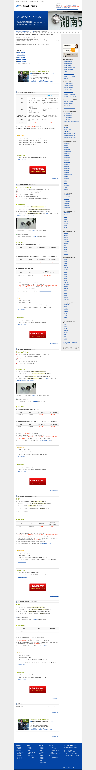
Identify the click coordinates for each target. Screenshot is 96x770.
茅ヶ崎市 (66, 243)
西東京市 (66, 282)
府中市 (65, 290)
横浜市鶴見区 (67, 166)
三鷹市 (65, 295)
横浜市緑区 (66, 176)
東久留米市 (66, 284)
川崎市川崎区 (67, 197)
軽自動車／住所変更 (68, 87)
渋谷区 (65, 328)
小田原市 (66, 239)
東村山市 (66, 286)
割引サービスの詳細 (22, 159)
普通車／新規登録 (68, 72)
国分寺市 (66, 269)
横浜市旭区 (66, 145)
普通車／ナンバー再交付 (69, 76)
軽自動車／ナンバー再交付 (70, 96)
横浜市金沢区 (67, 153)
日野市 (65, 315)
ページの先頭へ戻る (54, 178)
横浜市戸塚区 (67, 168)
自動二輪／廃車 (67, 105)
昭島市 (65, 259)
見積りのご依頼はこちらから (45, 291)
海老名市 (66, 221)
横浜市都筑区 (67, 164)
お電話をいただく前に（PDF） (64, 7)
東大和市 (66, 288)
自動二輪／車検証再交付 (69, 108)
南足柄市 (66, 254)
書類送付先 (75, 5)
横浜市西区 (66, 172)
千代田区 (66, 332)
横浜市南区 (66, 178)
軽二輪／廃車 (67, 119)
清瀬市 (65, 263)
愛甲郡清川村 (67, 215)
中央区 (65, 334)
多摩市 (65, 278)
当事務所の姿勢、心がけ (69, 133)
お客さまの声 (35, 236)
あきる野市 (66, 304)
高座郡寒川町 (67, 241)
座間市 (65, 225)
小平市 (65, 272)
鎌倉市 (65, 181)
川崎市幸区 (66, 199)
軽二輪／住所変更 (68, 117)
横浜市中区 (66, 170)
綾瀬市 (65, 219)
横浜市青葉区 (67, 143)
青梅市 (65, 306)
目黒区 (65, 339)
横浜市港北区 (67, 157)
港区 (65, 336)
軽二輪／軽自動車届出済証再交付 (71, 121)
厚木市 (65, 217)
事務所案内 (68, 5)
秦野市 (65, 247)
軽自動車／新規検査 (68, 92)
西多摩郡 (66, 309)
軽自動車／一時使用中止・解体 (71, 90)
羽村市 (65, 313)
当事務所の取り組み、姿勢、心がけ (25, 215)
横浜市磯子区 (67, 149)
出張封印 (33, 230)
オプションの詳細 (22, 147)
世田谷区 (66, 330)
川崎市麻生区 (67, 194)
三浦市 (65, 187)
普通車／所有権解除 (68, 69)
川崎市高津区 (67, 201)
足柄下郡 (66, 235)
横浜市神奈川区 (67, 151)
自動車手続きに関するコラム (70, 135)
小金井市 (66, 267)
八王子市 (66, 311)
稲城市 (65, 261)
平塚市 (65, 249)
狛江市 (65, 274)
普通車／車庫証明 (68, 61)
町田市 (65, 293)
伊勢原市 (66, 237)
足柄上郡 (66, 233)
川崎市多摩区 (67, 203)
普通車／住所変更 (68, 65)
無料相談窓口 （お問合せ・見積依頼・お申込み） (67, 9)
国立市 (65, 265)
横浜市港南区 (67, 155)
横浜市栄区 (66, 160)
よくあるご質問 (67, 129)
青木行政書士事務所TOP (21, 31)
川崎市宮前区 (67, 207)
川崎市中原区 (67, 205)
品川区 (65, 326)
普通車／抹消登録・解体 (69, 67)
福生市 (65, 317)
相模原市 (66, 223)
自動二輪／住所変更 (68, 103)
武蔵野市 (66, 297)
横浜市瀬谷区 (67, 162)
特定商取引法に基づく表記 (70, 137)
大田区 (65, 324)
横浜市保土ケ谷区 (68, 174)
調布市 (65, 280)
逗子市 (65, 183)
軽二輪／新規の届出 (68, 113)
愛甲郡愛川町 (67, 212)
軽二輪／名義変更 (68, 115)
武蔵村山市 (66, 299)
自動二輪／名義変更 (68, 101)
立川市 (65, 276)
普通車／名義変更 (68, 63)
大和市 (65, 227)
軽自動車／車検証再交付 (69, 94)
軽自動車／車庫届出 (68, 83)
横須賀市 (66, 189)
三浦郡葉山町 (67, 185)
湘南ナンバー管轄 (30, 31)
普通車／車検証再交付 (69, 74)
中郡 (65, 245)
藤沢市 (65, 251)
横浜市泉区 (66, 147)
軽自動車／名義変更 (68, 85)
